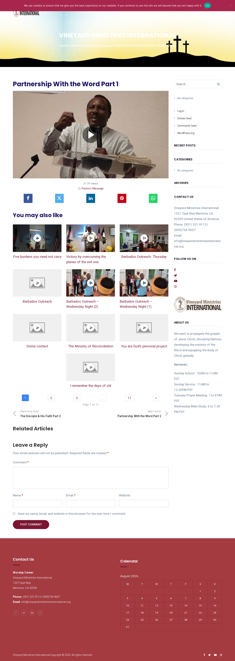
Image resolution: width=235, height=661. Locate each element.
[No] (230, 5)
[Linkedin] (90, 198)
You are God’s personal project (144, 346)
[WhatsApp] (153, 198)
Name (18, 495)
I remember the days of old (90, 386)
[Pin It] (122, 198)
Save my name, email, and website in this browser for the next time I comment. (72, 513)
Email (71, 495)
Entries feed (184, 118)
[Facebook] (28, 198)
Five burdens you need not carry (37, 257)
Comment (21, 462)
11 (129, 398)
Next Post (139, 414)
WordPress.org (185, 133)
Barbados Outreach (37, 301)
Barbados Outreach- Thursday (144, 257)
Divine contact (37, 346)
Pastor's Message (93, 188)
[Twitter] (59, 198)
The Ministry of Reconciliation (90, 346)
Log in (180, 111)
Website (124, 495)
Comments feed (186, 125)
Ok (207, 5)
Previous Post (40, 414)
